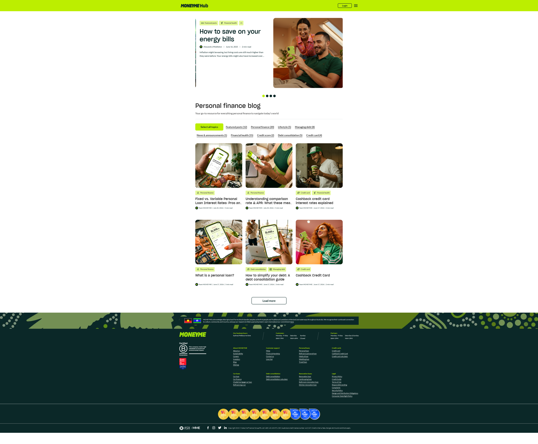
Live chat (269, 359)
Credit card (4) (314, 135)
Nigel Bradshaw (206, 54)
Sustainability (238, 354)
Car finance (237, 379)
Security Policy (337, 390)
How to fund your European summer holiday (223, 39)
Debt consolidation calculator (277, 379)
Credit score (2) (265, 135)
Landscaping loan (305, 379)
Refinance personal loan (308, 354)
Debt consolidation (273, 376)
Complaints (336, 388)
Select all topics (209, 126)
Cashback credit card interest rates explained (314, 201)
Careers (236, 356)
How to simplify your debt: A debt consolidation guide (268, 277)
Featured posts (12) (236, 126)
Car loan (236, 376)
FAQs (268, 351)
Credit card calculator (340, 356)
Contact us (270, 356)
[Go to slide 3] (271, 96)
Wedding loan (304, 359)
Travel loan (303, 362)
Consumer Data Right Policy (342, 396)
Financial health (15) (242, 135)
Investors (236, 359)
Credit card (336, 351)
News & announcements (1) (212, 135)
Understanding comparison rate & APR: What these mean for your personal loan (269, 203)
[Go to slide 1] (263, 96)
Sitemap (236, 365)
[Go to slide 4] (274, 96)
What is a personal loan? (214, 275)
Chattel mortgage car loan (242, 382)
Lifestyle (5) (284, 126)
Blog (234, 362)
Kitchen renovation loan (308, 385)
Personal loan (304, 351)
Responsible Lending (339, 385)
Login (344, 5)
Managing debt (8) (305, 126)
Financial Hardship (273, 354)
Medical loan (303, 356)
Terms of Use (336, 382)
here (292, 322)
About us (236, 351)
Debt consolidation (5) (290, 135)
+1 (231, 23)
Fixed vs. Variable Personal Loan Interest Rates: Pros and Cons (218, 203)
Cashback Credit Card (313, 275)
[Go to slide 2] (267, 96)
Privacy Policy (337, 376)
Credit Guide (336, 379)
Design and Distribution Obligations (345, 393)
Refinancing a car (239, 385)
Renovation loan (305, 376)
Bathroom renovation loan (308, 382)
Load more (269, 300)
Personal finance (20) (262, 126)
